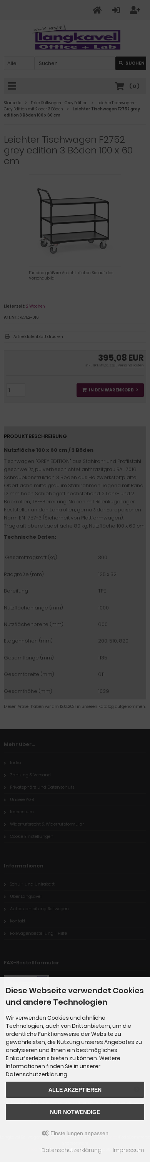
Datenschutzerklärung (72, 1150)
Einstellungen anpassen (78, 1133)
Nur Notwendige (75, 1112)
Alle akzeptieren (75, 1090)
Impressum (128, 1150)
